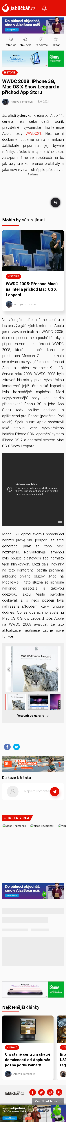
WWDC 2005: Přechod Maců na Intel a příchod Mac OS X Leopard (32, 289)
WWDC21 (33, 133)
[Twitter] (41, 1092)
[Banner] (33, 1113)
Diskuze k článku (16, 778)
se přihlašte (44, 799)
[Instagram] (50, 1092)
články (20, 1007)
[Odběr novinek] (44, 8)
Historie (10, 72)
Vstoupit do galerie (31, 715)
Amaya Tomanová (21, 101)
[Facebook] (32, 1092)
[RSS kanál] (59, 1092)
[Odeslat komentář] (54, 791)
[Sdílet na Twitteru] (15, 746)
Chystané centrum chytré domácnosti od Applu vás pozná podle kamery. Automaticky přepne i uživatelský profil (28, 1060)
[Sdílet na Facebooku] (6, 746)
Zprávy (12, 1047)
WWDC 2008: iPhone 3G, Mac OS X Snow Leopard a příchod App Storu (31, 87)
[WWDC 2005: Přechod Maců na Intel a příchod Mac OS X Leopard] (33, 250)
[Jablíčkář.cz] (18, 8)
